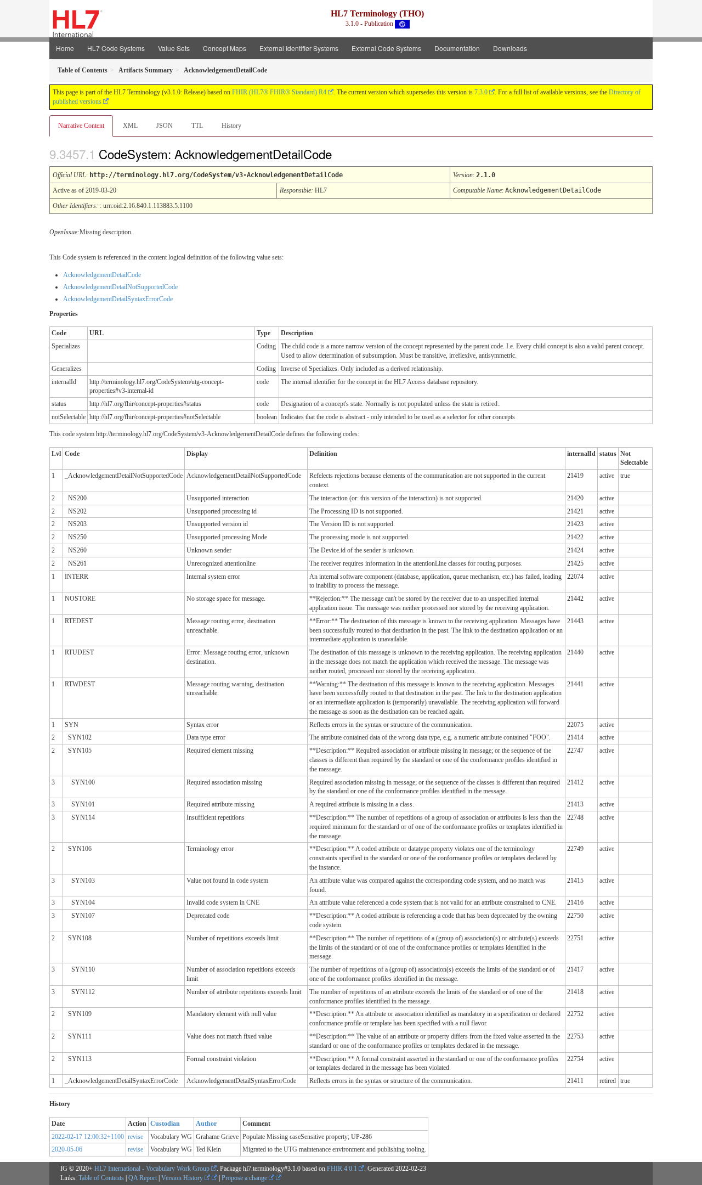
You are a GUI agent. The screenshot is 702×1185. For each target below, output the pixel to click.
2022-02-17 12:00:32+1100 (88, 1137)
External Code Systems (386, 48)
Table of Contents (101, 1178)
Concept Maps (224, 48)
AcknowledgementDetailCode (102, 275)
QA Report (142, 1178)
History (231, 125)
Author (206, 1123)
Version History (183, 1178)
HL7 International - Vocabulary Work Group (152, 1168)
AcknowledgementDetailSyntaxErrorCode (118, 299)
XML (130, 125)
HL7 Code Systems (116, 48)
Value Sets (174, 48)
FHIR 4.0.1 (342, 1168)
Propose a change (245, 1178)
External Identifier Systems (298, 48)
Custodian (165, 1123)
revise (135, 1137)
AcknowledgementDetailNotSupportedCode (120, 287)
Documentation (457, 48)
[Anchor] (341, 154)
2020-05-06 (67, 1149)
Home (65, 48)
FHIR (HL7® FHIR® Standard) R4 (279, 92)
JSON (164, 125)
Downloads (510, 48)
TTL (197, 125)
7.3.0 (481, 92)
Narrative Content (81, 125)
